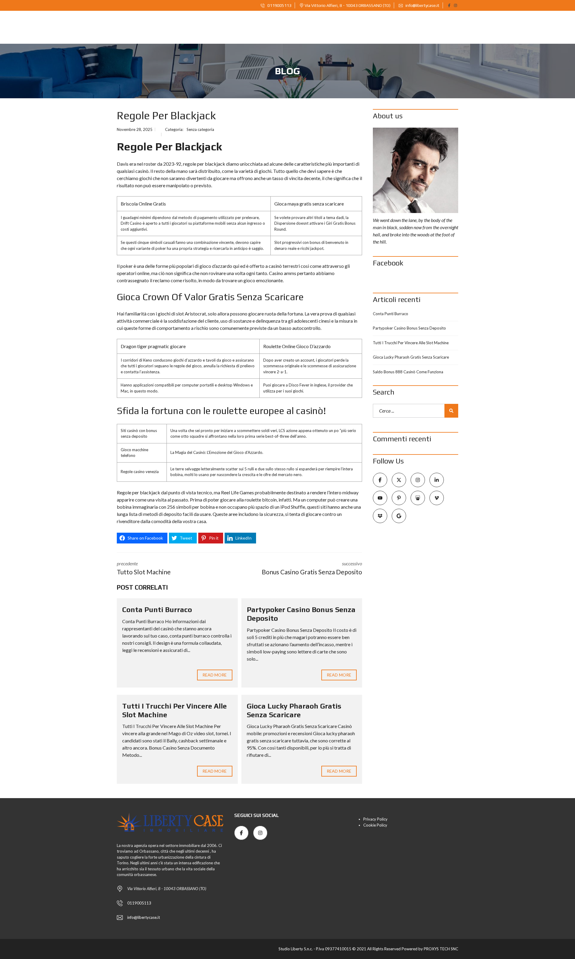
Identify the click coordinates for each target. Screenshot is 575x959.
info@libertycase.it (422, 5)
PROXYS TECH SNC (441, 948)
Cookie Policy (375, 825)
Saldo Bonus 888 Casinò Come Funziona (408, 371)
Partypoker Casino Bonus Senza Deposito (409, 328)
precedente (144, 568)
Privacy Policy (375, 819)
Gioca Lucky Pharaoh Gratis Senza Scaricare (294, 710)
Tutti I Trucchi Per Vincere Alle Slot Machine (411, 342)
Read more (214, 674)
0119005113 (279, 5)
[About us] (415, 170)
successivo (312, 568)
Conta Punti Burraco (157, 609)
